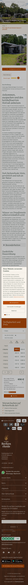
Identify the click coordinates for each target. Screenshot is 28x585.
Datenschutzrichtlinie (19, 297)
